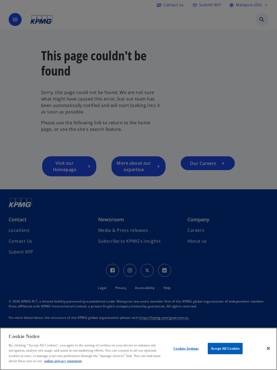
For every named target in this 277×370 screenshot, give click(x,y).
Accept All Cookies (225, 348)
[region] (138, 349)
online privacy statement (63, 361)
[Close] (268, 348)
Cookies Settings (186, 348)
